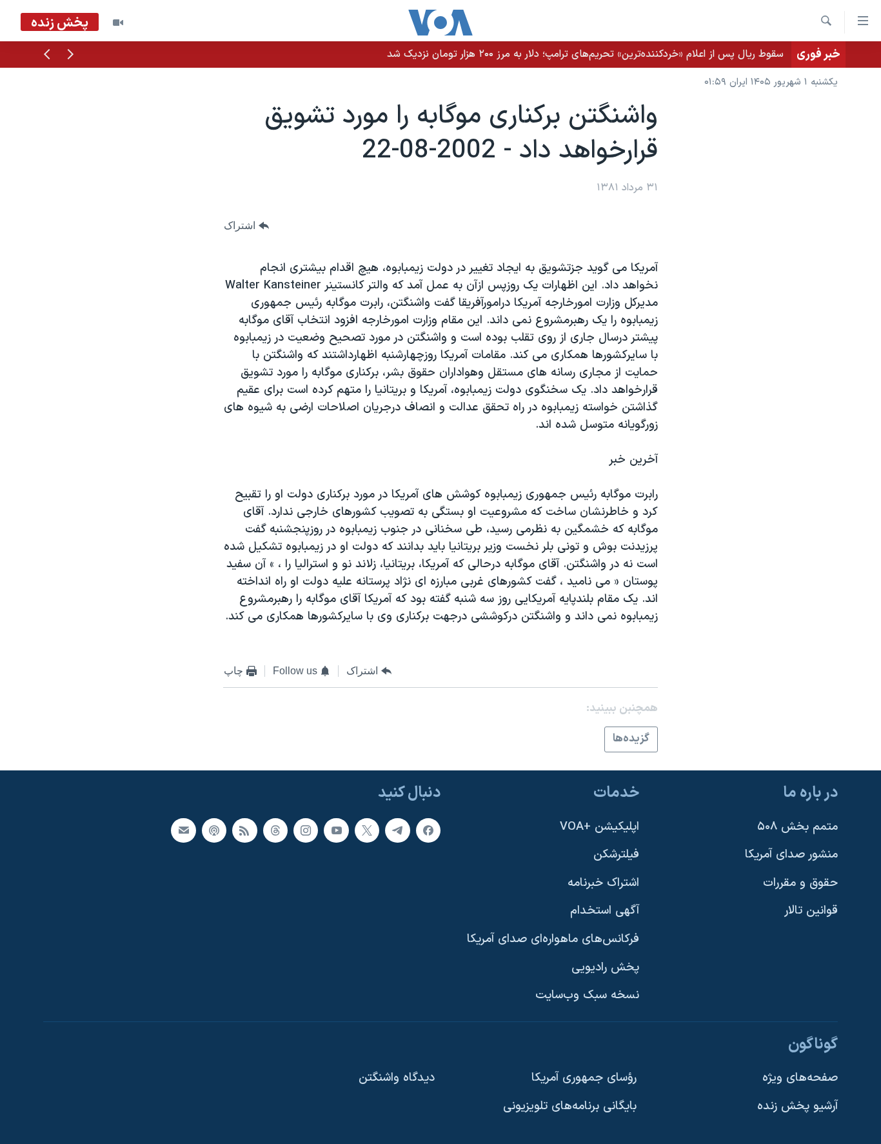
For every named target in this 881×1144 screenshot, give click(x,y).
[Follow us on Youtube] (336, 830)
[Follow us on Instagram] (305, 830)
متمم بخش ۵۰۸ (797, 827)
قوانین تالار (811, 910)
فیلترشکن (616, 854)
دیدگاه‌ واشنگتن (397, 1078)
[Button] (246, 225)
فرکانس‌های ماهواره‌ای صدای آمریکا (553, 939)
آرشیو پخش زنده (797, 1106)
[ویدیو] (118, 22)
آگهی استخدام (604, 910)
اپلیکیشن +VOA (599, 827)
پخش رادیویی (605, 967)
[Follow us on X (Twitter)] (367, 830)
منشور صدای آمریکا (791, 854)
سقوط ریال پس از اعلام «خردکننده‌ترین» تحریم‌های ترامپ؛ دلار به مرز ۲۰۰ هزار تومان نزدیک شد (585, 54)
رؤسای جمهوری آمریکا (584, 1078)
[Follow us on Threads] (275, 830)
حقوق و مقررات (800, 883)
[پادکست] (214, 830)
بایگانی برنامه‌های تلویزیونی (570, 1106)
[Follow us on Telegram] (397, 830)
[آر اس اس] (244, 830)
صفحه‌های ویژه (800, 1078)
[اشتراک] (183, 830)
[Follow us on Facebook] (428, 830)
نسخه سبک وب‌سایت (587, 995)
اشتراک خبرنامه (603, 883)
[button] (70, 55)
